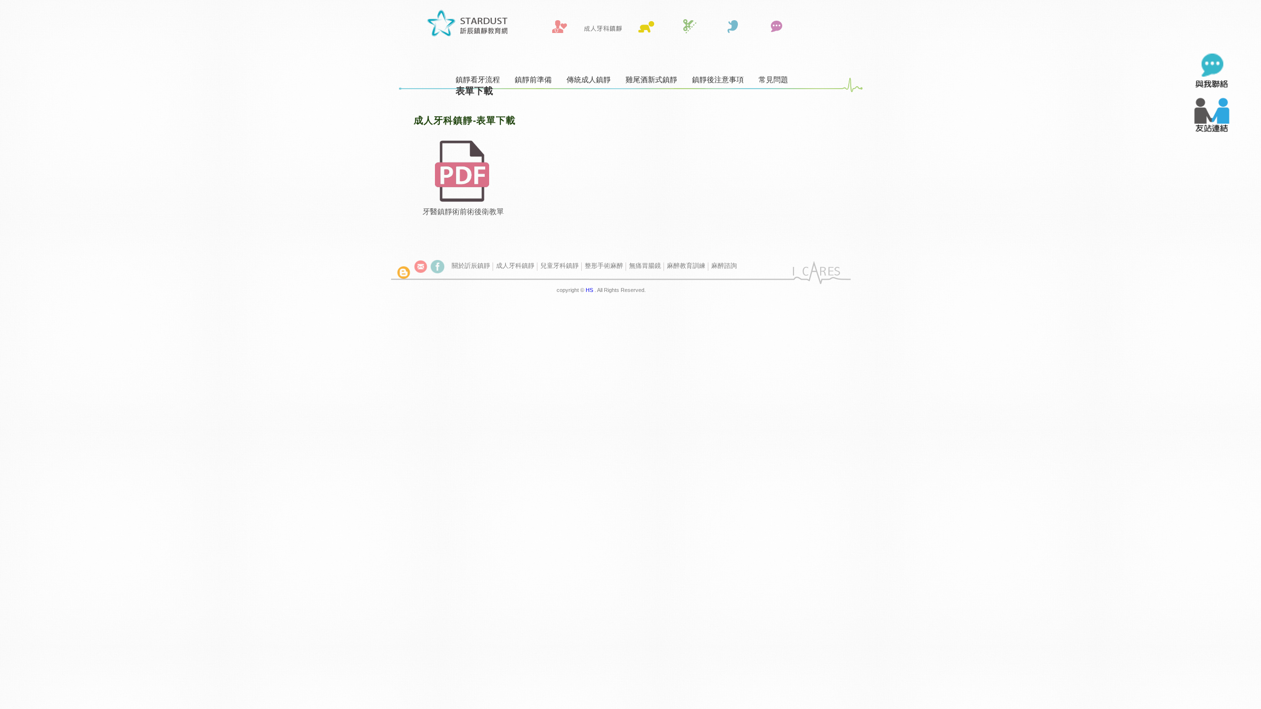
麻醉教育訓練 (686, 265)
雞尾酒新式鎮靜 (651, 79)
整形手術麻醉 (604, 265)
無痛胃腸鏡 (645, 265)
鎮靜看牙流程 (478, 79)
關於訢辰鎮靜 (471, 265)
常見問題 (773, 79)
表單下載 (474, 91)
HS (589, 290)
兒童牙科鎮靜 (559, 265)
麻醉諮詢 (724, 265)
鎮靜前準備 (533, 79)
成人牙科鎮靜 (515, 265)
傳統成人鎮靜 (588, 79)
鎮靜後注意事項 (718, 79)
